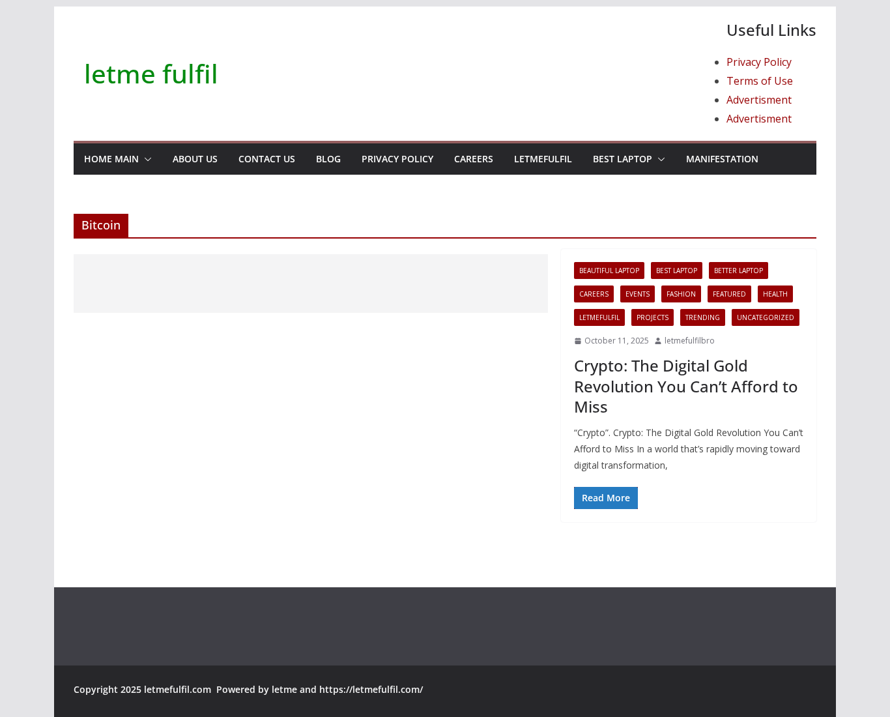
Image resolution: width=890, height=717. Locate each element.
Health (775, 294)
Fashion (681, 294)
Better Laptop (738, 270)
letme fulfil (151, 73)
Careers (473, 159)
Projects (652, 317)
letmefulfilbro (690, 340)
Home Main (111, 159)
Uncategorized (765, 317)
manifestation (722, 159)
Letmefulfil (543, 159)
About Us (195, 159)
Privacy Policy (759, 62)
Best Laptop (622, 159)
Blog (328, 159)
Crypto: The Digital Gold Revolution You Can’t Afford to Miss (686, 386)
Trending (702, 317)
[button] (145, 159)
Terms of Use (759, 81)
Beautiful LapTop (609, 270)
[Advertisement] (311, 283)
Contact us (266, 159)
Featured (729, 294)
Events (637, 294)
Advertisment (759, 100)
